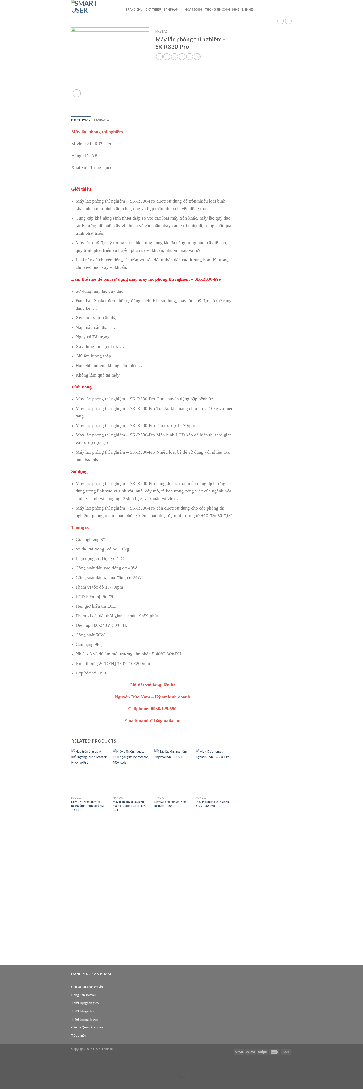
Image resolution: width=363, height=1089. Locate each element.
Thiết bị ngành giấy (85, 1003)
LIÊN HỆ (247, 9)
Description (81, 120)
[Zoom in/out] (16, 1064)
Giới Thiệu (153, 9)
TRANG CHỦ (134, 9)
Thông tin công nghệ (222, 9)
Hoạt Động (193, 9)
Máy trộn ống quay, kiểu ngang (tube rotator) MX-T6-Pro (88, 805)
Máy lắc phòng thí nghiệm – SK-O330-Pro (214, 803)
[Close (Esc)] (4, 1064)
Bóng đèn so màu (83, 995)
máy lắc (161, 31)
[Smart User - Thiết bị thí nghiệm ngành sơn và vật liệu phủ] (92, 9)
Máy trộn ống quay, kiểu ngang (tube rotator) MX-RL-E (130, 805)
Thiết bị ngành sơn (84, 1019)
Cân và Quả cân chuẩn (87, 987)
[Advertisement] (269, 95)
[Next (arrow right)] (16, 1082)
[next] (233, 784)
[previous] (71, 784)
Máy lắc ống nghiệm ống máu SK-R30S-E (170, 803)
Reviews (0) (101, 120)
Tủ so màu (78, 1035)
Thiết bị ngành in (83, 1011)
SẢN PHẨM (171, 9)
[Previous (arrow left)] (4, 1082)
